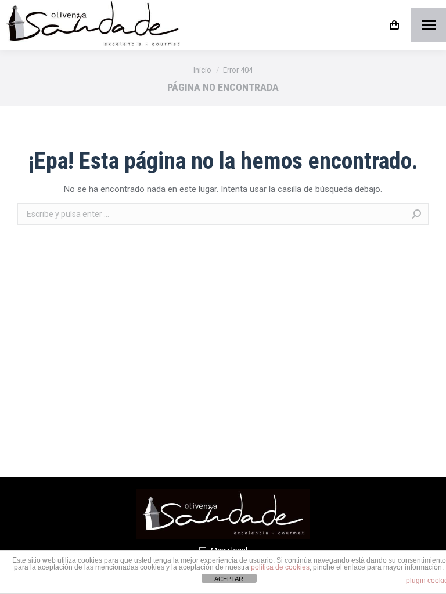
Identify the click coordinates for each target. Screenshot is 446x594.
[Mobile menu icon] (428, 25)
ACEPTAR (228, 578)
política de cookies (280, 567)
